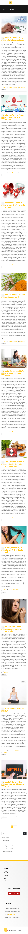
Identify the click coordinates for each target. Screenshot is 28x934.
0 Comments (22, 87)
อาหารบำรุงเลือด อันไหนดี (8, 846)
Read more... (4, 89)
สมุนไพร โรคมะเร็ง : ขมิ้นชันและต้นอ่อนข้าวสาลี (15, 295)
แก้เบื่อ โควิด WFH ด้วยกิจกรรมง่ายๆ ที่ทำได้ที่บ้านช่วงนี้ (14, 784)
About (5, 871)
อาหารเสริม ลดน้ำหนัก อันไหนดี (8, 848)
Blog (5, 878)
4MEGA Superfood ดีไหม (8, 843)
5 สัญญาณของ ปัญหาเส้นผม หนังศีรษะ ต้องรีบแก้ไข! (14, 550)
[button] (10, 2)
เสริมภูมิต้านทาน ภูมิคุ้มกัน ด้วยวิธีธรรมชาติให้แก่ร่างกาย (14, 373)
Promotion (6, 877)
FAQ (5, 880)
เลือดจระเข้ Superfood (13, 87)
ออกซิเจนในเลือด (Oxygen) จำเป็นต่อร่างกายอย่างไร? (15, 38)
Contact (6, 872)
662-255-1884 (11, 914)
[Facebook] (10, 893)
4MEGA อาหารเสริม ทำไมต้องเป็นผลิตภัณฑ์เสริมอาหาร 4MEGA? (14, 463)
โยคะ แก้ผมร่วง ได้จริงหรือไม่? (14, 709)
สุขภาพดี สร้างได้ (12, 816)
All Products (7, 874)
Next (16, 827)
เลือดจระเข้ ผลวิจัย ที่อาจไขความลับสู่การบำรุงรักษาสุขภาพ (14, 117)
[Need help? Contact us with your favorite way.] (5, 930)
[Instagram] (14, 893)
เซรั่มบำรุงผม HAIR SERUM (14, 589)
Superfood (6, 875)
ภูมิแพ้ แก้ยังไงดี (6, 840)
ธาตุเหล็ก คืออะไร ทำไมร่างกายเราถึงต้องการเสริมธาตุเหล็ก (15, 204)
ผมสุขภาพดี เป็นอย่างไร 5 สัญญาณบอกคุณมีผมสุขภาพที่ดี (14, 629)
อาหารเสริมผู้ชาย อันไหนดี (8, 851)
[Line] (18, 893)
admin (5, 87)
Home (3, 8)
